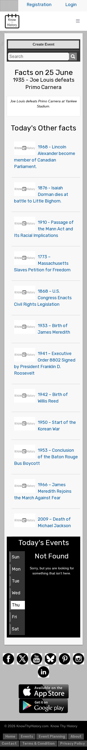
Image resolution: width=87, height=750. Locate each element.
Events (27, 736)
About (76, 736)
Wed (16, 593)
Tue (15, 581)
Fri (14, 617)
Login (71, 4)
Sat (15, 629)
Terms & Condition (38, 744)
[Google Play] (43, 705)
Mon (16, 569)
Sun (15, 557)
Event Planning (52, 736)
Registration (39, 4)
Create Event (43, 44)
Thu (16, 605)
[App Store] (44, 691)
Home (10, 736)
